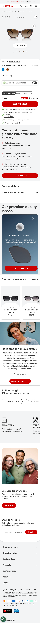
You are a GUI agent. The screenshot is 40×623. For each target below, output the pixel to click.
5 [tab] (25, 408)
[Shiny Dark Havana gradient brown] (7, 69)
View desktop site (9, 620)
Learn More (9, 117)
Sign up (31, 532)
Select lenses (20, 104)
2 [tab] (10, 307)
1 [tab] (7, 307)
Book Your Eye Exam (20, 381)
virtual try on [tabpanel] (14, 401)
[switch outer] (34, 82)
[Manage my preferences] (3, 619)
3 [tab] (13, 307)
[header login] (26, 6)
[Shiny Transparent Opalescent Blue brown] (3, 69)
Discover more (20, 374)
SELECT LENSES (20, 176)
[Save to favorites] (35, 17)
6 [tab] (26, 408)
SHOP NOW (9, 505)
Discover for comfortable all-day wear (20, 1)
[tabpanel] (10, 303)
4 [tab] (24, 408)
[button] (31, 6)
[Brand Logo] (6, 17)
